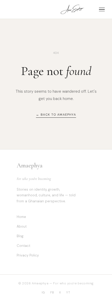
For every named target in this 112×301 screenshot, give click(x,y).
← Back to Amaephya (56, 114)
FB (52, 292)
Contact (23, 245)
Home (21, 217)
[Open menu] (102, 9)
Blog (20, 236)
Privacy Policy (28, 255)
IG (43, 292)
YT (68, 292)
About (22, 226)
